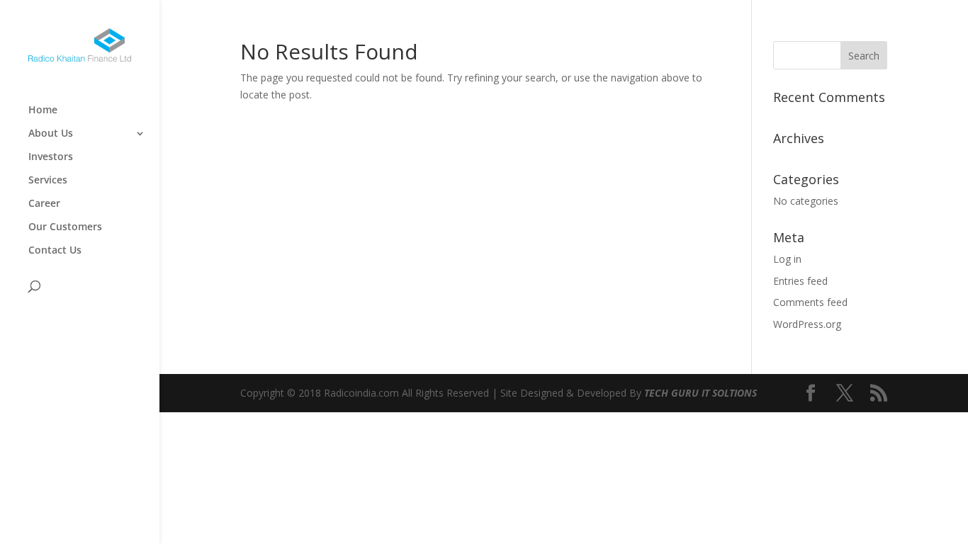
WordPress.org (807, 324)
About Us (50, 134)
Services (47, 180)
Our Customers (65, 227)
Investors (50, 157)
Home (42, 110)
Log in (787, 259)
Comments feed (810, 302)
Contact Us (54, 250)
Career (44, 204)
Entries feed (800, 281)
